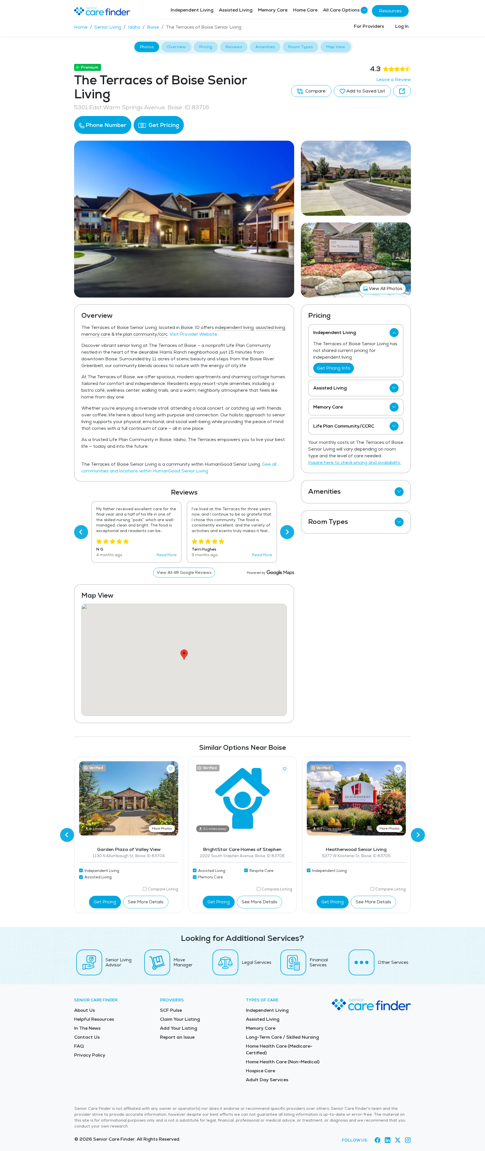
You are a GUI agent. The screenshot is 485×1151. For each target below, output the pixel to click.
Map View (335, 46)
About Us (84, 1010)
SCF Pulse (171, 1010)
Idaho (134, 27)
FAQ (79, 1046)
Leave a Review (393, 79)
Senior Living (107, 27)
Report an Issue (177, 1037)
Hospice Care (260, 1071)
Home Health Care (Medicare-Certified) (279, 1049)
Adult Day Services (267, 1080)
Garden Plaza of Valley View (129, 849)
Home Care (305, 10)
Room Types (300, 46)
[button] (102, 125)
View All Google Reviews (184, 572)
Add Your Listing (178, 1028)
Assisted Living (235, 10)
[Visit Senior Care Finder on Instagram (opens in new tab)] (408, 1140)
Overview (176, 46)
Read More (167, 555)
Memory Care (272, 10)
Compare (315, 91)
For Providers (369, 26)
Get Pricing (163, 125)
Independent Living (192, 10)
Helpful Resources (94, 1019)
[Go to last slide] (81, 532)
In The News (87, 1028)
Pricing (205, 46)
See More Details (146, 901)
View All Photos (385, 288)
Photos (147, 46)
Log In (402, 26)
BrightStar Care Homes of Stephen (242, 849)
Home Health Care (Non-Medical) (282, 1062)
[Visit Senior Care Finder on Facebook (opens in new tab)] (377, 1140)
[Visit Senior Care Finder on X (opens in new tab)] (398, 1140)
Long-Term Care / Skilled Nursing (282, 1037)
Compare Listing (163, 889)
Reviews (234, 46)
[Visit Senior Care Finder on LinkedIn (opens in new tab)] (387, 1140)
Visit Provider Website (193, 334)
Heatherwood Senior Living (356, 849)
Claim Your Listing (180, 1019)
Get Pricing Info (333, 368)
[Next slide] (287, 532)
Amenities (265, 46)
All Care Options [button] (341, 10)
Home (81, 27)
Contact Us (87, 1037)
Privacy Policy (89, 1055)
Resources (390, 11)
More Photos (162, 828)
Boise (153, 27)
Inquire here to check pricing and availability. (354, 462)
